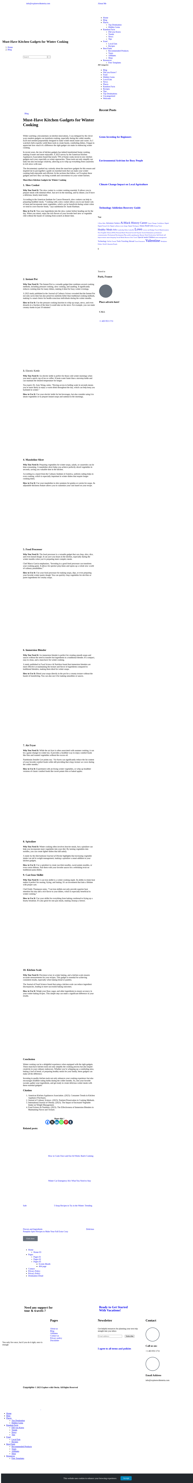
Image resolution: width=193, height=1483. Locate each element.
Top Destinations (110, 94)
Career (143, 222)
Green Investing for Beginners (115, 137)
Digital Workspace (133, 226)
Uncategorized (109, 96)
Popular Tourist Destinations (145, 232)
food (147, 225)
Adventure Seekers (113, 223)
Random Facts (109, 86)
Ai (121, 222)
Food (105, 75)
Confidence (160, 223)
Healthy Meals (105, 229)
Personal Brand (120, 232)
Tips (105, 91)
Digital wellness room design (119, 226)
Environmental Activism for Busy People (121, 160)
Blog (10, 50)
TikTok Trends (111, 241)
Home (10, 47)
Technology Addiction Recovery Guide (119, 207)
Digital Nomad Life (104, 226)
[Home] (42, 33)
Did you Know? (110, 72)
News (105, 82)
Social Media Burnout (123, 237)
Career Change (152, 223)
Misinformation (164, 230)
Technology (102, 241)
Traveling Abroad (127, 241)
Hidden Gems (109, 77)
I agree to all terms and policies (114, 1348)
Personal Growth (131, 232)
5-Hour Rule (101, 223)
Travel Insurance (140, 241)
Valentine (152, 240)
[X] (52, 1122)
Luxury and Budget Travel (151, 230)
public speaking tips (133, 235)
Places (105, 84)
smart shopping (111, 237)
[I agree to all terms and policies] (101, 1341)
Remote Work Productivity (148, 235)
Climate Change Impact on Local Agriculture (123, 184)
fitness (142, 226)
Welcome (107, 98)
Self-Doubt (160, 235)
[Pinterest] (115, 8)
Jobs (115, 229)
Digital (167, 223)
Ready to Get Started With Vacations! (113, 1308)
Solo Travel (133, 237)
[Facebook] (101, 8)
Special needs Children (146, 237)
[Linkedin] (56, 1122)
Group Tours (158, 226)
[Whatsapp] (61, 1122)
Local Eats (107, 79)
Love (138, 229)
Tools (119, 241)
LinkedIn (131, 230)
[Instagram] (108, 8)
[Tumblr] (70, 1122)
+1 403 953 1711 (106, 321)
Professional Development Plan (117, 235)
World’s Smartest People (110, 244)
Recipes (106, 89)
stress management (161, 237)
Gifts (151, 226)
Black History (131, 222)
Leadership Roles (123, 230)
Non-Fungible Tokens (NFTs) (107, 232)
